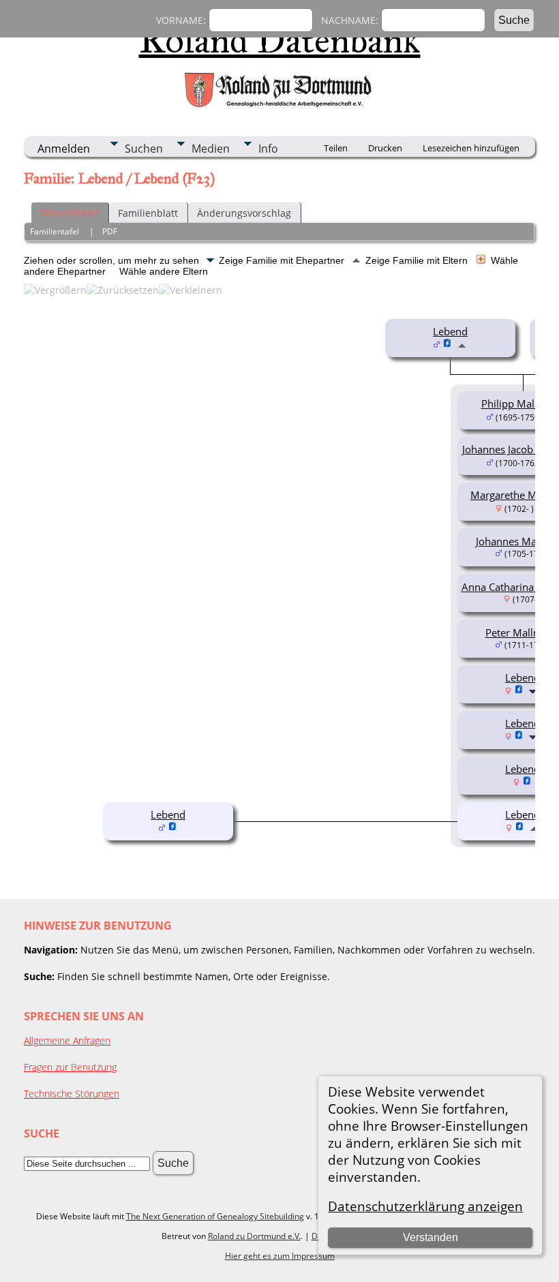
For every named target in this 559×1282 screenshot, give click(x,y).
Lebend (450, 331)
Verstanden (430, 1237)
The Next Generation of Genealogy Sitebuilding (215, 1216)
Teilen (336, 148)
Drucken (385, 148)
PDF (109, 231)
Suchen (144, 148)
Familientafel (69, 213)
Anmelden (63, 148)
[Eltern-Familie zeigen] (461, 344)
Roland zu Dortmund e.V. (254, 1236)
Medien (211, 148)
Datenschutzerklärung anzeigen (425, 1206)
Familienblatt (148, 213)
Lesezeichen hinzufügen (471, 148)
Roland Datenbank (280, 40)
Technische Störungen (71, 1093)
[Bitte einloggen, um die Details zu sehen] (447, 344)
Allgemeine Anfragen (67, 1040)
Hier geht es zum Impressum (280, 1256)
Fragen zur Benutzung (70, 1066)
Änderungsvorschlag (244, 213)
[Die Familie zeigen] (534, 690)
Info (268, 148)
